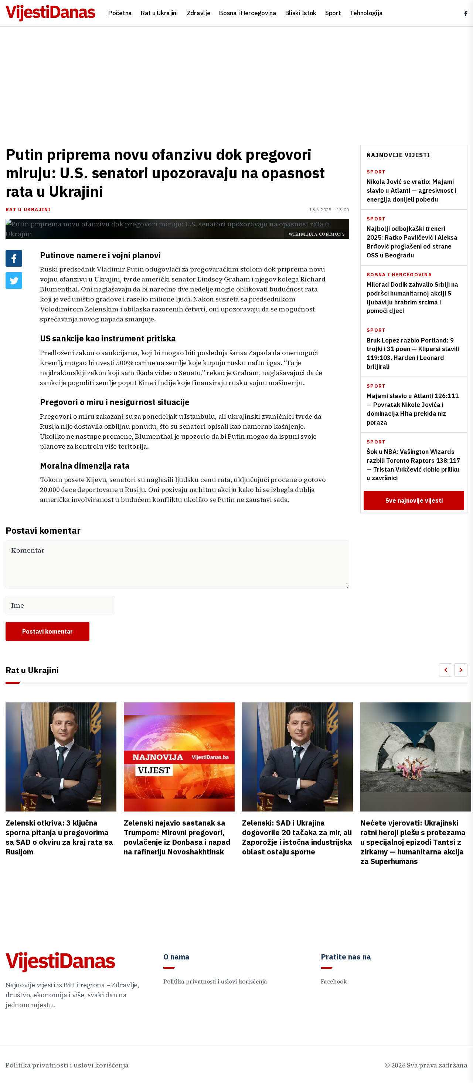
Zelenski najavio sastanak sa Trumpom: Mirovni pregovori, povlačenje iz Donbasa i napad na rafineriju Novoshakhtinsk (177, 837)
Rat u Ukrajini (159, 13)
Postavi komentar (47, 631)
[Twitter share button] (14, 280)
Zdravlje (199, 13)
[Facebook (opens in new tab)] (465, 13)
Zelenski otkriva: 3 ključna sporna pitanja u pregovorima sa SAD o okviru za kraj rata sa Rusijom (59, 837)
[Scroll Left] (445, 670)
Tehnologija (366, 13)
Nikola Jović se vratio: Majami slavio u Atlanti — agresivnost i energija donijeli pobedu (411, 191)
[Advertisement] (236, 82)
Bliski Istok (300, 13)
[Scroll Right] (460, 670)
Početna (120, 13)
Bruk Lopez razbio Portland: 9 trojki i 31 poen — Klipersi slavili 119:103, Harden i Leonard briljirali (413, 353)
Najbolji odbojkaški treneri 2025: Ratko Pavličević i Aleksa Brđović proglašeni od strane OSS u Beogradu (412, 242)
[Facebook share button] (14, 258)
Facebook (334, 981)
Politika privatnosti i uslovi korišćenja (215, 981)
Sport (333, 13)
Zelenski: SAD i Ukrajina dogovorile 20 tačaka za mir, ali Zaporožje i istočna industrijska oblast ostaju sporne (297, 837)
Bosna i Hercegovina (247, 13)
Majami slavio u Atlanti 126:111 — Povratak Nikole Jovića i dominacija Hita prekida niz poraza (413, 409)
